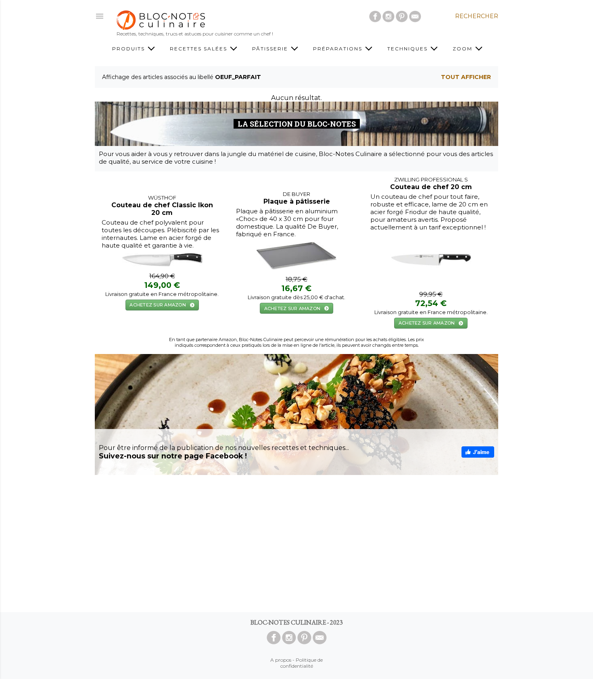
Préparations (338, 49)
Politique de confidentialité (301, 663)
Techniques (408, 49)
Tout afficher (466, 77)
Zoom (463, 49)
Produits (129, 49)
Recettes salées (199, 49)
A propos (280, 660)
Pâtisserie (271, 49)
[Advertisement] (296, 543)
